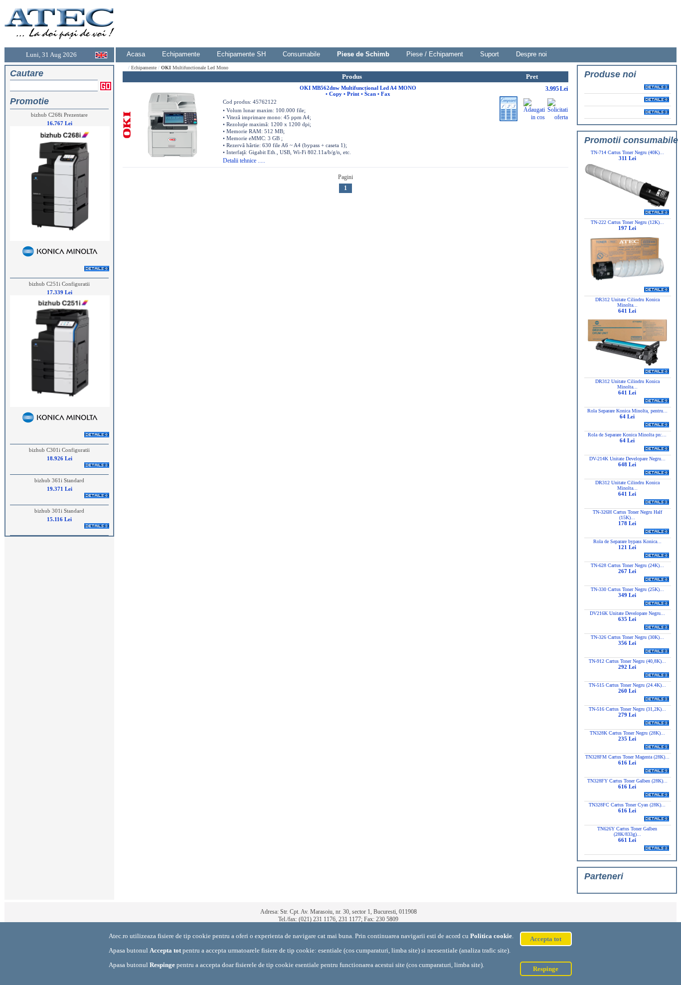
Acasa (136, 54)
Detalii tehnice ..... (244, 160)
